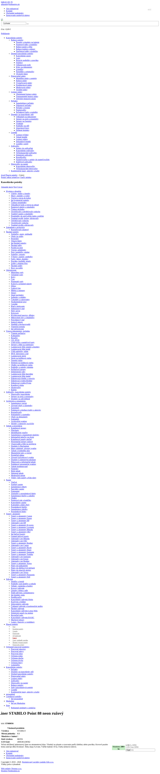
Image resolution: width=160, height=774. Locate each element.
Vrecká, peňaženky (18, 250)
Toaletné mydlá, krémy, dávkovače (24, 218)
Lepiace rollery (22, 139)
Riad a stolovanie (18, 306)
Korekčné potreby (18, 629)
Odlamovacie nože (23, 65)
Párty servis (15, 311)
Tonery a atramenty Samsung (22, 552)
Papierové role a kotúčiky (21, 500)
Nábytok (9, 579)
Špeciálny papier (17, 489)
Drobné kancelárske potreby (22, 54)
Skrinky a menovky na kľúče (22, 424)
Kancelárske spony (23, 56)
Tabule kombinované (19, 466)
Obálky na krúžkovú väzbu (21, 365)
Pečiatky (14, 101)
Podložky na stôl (22, 126)
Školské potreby (12, 232)
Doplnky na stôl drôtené (20, 399)
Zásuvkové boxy (22, 128)
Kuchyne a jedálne (18, 602)
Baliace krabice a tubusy (25, 49)
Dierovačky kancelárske (20, 394)
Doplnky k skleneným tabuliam (23, 460)
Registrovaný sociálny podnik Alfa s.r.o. (38, 762)
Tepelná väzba (16, 360)
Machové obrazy (17, 620)
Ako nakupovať (12, 9)
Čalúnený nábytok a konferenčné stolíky (27, 606)
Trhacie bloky (16, 241)
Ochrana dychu (17, 660)
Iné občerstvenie (17, 329)
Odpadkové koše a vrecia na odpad (25, 205)
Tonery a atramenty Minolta (22, 530)
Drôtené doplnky (22, 130)
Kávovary (15, 313)
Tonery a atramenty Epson (21, 518)
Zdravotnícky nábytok (19, 604)
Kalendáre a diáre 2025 (20, 505)
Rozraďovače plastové (20, 230)
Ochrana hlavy (17, 663)
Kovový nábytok (17, 588)
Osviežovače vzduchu (19, 223)
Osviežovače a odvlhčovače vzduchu (25, 212)
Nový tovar (17, 187)
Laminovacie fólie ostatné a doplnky (25, 347)
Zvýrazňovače (17, 636)
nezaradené (10, 694)
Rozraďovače (16, 412)
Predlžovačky (16, 597)
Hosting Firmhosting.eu (10, 771)
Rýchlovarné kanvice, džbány (22, 315)
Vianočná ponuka (18, 327)
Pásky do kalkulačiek (19, 566)
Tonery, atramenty (13, 514)
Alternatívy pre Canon (20, 545)
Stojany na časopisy (24, 121)
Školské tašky (16, 245)
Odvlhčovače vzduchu (20, 221)
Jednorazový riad (17, 308)
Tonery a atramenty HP (20, 521)
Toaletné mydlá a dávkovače (22, 225)
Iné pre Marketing (18, 703)
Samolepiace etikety (19, 487)
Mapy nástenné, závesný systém (23, 448)
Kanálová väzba (17, 385)
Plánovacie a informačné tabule (23, 462)
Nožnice (19, 63)
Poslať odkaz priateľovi (10, 177)
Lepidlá (14, 132)
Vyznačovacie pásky (24, 83)
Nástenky (14, 469)
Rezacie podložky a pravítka (27, 60)
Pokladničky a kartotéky (20, 415)
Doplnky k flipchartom (20, 446)
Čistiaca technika (17, 209)
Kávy (13, 277)
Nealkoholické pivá (18, 302)
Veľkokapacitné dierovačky (27, 169)
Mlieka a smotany (18, 290)
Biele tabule (15, 471)
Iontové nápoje (17, 322)
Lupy (18, 58)
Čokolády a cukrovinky (20, 299)
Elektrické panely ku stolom (22, 613)
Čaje (13, 279)
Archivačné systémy (19, 421)
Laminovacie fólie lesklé (20, 349)
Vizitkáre (19, 123)
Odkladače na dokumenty (26, 117)
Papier (8, 480)
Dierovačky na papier (19, 164)
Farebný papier (17, 484)
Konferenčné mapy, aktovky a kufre (25, 171)
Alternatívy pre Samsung (21, 557)
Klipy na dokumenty (24, 67)
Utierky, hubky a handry (20, 193)
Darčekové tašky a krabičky (27, 51)
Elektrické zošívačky (24, 155)
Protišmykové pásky (24, 85)
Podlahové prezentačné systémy (23, 464)
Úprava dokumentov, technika (18, 331)
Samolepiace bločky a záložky (23, 496)
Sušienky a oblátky (18, 297)
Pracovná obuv (17, 654)
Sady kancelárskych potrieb (22, 687)
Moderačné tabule (18, 475)
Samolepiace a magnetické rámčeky (25, 435)
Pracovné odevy (17, 651)
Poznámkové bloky (18, 511)
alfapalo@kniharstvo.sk (10, 4)
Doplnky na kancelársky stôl (22, 114)
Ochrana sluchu (17, 658)
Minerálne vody (17, 272)
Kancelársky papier (18, 502)
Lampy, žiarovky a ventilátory (23, 622)
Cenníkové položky (14, 696)
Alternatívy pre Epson (19, 559)
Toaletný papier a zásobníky (22, 214)
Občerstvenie (11, 270)
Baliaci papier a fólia (24, 47)
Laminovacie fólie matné (20, 376)
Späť (149, 9)
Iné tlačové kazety (18, 534)
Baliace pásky (21, 81)
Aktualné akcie (7, 187)
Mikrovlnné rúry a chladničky (22, 318)
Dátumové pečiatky (23, 105)
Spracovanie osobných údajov (18, 15)
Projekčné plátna (17, 455)
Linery (15, 638)
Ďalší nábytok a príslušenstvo (22, 593)
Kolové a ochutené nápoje (21, 284)
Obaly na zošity (17, 236)
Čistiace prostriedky (19, 202)
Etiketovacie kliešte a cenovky (23, 378)
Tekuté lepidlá (21, 137)
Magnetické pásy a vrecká (21, 453)
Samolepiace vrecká (19, 403)
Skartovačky (16, 387)
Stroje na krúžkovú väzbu (21, 358)
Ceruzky (15, 631)
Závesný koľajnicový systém (22, 457)
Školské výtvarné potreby (20, 642)
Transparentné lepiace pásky (27, 96)
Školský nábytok (17, 608)
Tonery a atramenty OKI (20, 532)
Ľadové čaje (16, 288)
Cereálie (14, 304)
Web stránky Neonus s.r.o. (11, 768)
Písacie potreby (12, 175)
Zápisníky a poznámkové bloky (23, 493)
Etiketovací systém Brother (21, 381)
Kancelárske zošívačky (25, 150)
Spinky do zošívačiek (24, 148)
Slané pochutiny (17, 295)
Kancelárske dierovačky (25, 166)
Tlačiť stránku (25, 177)
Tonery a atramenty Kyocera (22, 525)
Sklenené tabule (17, 473)
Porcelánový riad (17, 320)
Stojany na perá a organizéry (27, 119)
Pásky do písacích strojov (21, 570)
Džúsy (13, 286)
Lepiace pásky (16, 92)
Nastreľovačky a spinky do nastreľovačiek (33, 160)
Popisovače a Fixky (18, 645)
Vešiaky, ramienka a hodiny (22, 586)
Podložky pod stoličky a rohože (23, 584)
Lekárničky (15, 665)
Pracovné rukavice (18, 649)
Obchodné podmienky (15, 13)
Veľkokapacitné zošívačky (26, 153)
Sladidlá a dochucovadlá (20, 324)
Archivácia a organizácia (16, 401)
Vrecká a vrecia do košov (21, 198)
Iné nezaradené (17, 699)
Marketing (10, 701)
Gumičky (19, 69)
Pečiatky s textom (23, 108)
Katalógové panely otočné (21, 439)
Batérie (14, 390)
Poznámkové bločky (19, 507)
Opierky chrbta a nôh (19, 590)
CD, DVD (15, 340)
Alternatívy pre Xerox (19, 572)
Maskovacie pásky (23, 87)
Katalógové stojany (18, 428)
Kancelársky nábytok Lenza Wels (24, 611)
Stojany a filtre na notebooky (22, 345)
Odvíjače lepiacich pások (26, 99)
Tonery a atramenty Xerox (21, 563)
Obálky (14, 498)
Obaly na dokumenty (19, 417)
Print (8, 705)
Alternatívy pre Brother (20, 561)
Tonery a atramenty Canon (21, 516)
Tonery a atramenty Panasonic (23, 575)
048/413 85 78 (6, 2)
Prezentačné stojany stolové (22, 442)
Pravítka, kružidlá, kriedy (21, 261)
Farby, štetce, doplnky (19, 259)
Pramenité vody (17, 281)
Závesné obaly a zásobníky (21, 405)
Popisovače (16, 633)
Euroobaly (15, 408)
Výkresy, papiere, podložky (22, 257)
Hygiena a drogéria (13, 191)
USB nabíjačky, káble (19, 351)
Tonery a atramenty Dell (20, 577)
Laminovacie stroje (18, 356)
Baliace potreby (17, 40)
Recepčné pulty (17, 615)
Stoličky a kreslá (17, 581)
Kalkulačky (15, 336)
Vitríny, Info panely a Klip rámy (23, 478)
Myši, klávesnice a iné (19, 354)
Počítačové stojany (18, 369)
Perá (14, 627)
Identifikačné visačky (19, 433)
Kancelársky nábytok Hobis (22, 599)
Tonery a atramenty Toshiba (22, 554)
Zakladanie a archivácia (15, 227)
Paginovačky (21, 110)
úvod (3, 175)
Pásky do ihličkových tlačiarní (23, 568)
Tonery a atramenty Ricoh (21, 548)
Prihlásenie (5, 33)
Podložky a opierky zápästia (22, 367)
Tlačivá (14, 482)
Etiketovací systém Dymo (21, 383)
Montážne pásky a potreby (26, 78)
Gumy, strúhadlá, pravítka (20, 640)
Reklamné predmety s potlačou (23, 708)
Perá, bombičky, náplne (20, 252)
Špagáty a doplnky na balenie (27, 42)
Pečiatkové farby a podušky (27, 112)
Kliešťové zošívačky (24, 162)
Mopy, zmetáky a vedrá (20, 196)
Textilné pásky (22, 90)
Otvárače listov (22, 74)
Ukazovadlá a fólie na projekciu (23, 444)
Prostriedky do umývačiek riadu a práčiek (27, 216)
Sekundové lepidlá (23, 141)
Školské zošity (16, 266)
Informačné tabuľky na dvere (22, 437)
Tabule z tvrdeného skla (20, 451)
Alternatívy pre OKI (19, 541)
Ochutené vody (17, 275)
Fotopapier (15, 491)
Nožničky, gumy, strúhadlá (21, 234)
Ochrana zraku (17, 656)
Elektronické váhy (18, 372)
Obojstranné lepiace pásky (26, 94)
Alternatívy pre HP (18, 523)
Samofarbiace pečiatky (25, 103)
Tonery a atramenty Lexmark (22, 527)
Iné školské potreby (18, 243)
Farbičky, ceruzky (18, 254)
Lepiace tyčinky (22, 135)
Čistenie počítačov (18, 333)
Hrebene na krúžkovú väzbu (22, 363)
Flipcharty (15, 430)
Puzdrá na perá (17, 248)
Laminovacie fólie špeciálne (22, 374)
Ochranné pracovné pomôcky (17, 647)
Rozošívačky (21, 157)
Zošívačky (15, 146)
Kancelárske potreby (14, 38)
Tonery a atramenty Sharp (21, 550)
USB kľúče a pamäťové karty (22, 342)
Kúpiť (128, 750)
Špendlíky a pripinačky (25, 72)
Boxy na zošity (17, 268)
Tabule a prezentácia (14, 426)
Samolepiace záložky (19, 509)
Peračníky (15, 239)
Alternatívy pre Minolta (20, 539)
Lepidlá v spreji (22, 144)
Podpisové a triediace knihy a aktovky (26, 410)
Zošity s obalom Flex (19, 263)
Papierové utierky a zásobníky (23, 207)
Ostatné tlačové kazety (20, 536)
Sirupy (13, 293)
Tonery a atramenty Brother (22, 543)
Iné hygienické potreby (20, 200)
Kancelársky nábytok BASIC (22, 617)
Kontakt (9, 11)
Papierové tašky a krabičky (26, 44)
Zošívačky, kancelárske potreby (18, 392)
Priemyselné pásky (18, 76)
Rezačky (14, 338)
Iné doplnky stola (18, 595)
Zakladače (15, 419)
